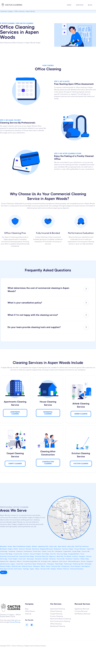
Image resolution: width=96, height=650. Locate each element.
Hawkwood (69, 559)
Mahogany (50, 564)
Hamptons (52, 559)
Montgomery (65, 566)
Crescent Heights (35, 554)
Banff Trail (78, 546)
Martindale (88, 564)
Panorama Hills (45, 569)
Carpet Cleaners (15, 463)
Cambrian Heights (67, 549)
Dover (82, 554)
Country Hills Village (6, 554)
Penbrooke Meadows (76, 569)
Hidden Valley (84, 559)
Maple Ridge (59, 564)
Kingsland (90, 561)
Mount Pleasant (76, 566)
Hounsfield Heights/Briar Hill (31, 561)
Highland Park (4, 561)
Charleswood (28, 551)
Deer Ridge (45, 554)
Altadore (34, 546)
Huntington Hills (46, 561)
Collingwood (58, 551)
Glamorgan (30, 559)
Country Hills (86, 551)
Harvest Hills (61, 559)
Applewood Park (43, 546)
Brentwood (35, 549)
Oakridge (26, 569)
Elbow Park (60, 556)
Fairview (88, 556)
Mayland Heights (5, 566)
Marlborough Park (78, 564)
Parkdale (53, 569)
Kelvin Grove (63, 561)
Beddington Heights (6, 549)
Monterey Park (55, 566)
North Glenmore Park (6, 569)
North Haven (18, 569)
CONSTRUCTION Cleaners (48, 462)
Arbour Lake (53, 546)
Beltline (16, 549)
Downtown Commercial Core (9, 556)
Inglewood (55, 561)
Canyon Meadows (80, 549)
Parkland (59, 569)
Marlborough (68, 564)
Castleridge (4, 551)
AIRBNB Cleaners (80, 414)
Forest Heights (13, 559)
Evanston (75, 556)
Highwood (12, 561)
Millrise (43, 566)
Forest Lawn (22, 559)
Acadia (10, 546)
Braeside (28, 549)
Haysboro (76, 559)
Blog (90, 5)
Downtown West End (41, 556)
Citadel (44, 551)
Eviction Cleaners (81, 463)
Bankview (86, 546)
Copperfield (67, 551)
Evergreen (82, 556)
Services (79, 5)
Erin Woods (67, 556)
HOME (69, 5)
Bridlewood (57, 549)
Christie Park (37, 551)
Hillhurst (19, 561)
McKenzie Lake (16, 566)
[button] (80, 5)
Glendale (45, 559)
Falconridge (3, 559)
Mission (48, 566)
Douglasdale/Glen (74, 554)
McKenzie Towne (27, 566)
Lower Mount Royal (30, 564)
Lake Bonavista (5, 564)
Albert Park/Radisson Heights (22, 546)
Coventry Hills (18, 554)
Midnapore (36, 566)
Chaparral (19, 551)
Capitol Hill (90, 549)
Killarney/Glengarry (74, 561)
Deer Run (53, 554)
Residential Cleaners (47, 413)
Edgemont (52, 556)
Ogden (32, 569)
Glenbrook (38, 559)
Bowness (22, 549)
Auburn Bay (71, 546)
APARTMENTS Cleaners (15, 413)
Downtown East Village (26, 556)
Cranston (26, 554)
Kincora (83, 561)
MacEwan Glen (41, 564)
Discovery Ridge (62, 554)
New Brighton (85, 566)
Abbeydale (3, 546)
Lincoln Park (19, 564)
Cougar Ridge (76, 551)
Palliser (37, 569)
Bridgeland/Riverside (46, 549)
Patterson (66, 569)
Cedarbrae (11, 551)
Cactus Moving (14, 622)
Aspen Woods (62, 546)
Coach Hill (50, 551)
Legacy (12, 564)
